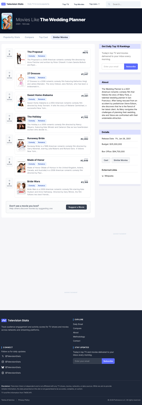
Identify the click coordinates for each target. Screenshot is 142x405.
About (75, 332)
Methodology (79, 336)
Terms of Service (7, 400)
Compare (77, 328)
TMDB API (28, 393)
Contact (76, 341)
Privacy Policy (24, 400)
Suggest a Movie (76, 207)
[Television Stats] (12, 4)
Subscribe (131, 66)
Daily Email (78, 324)
